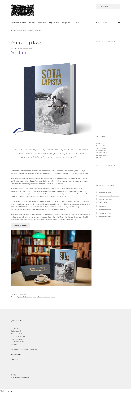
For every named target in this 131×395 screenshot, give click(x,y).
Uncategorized (21, 294)
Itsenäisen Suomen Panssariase (109, 196)
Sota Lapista (20, 52)
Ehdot (77, 23)
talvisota (47, 297)
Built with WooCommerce (20, 377)
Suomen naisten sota (105, 216)
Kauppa (32, 23)
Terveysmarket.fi (17, 354)
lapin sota (28, 297)
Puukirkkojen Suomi (105, 209)
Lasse (30, 48)
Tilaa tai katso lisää (20, 226)
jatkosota (21, 297)
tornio (53, 297)
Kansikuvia (42, 23)
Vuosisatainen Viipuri (105, 192)
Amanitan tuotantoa (18, 23)
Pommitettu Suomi (105, 213)
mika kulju (40, 297)
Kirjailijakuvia (54, 23)
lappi (34, 297)
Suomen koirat (103, 206)
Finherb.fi (14, 359)
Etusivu (16, 30)
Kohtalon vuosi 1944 (105, 199)
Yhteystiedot (66, 23)
